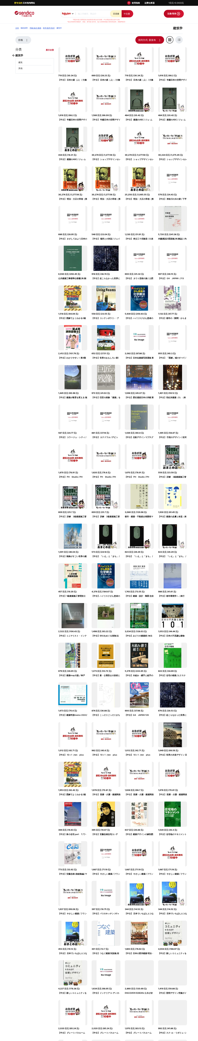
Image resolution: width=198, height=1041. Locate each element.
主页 (17, 28)
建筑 (20, 62)
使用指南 (136, 3)
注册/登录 (172, 13)
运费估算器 (150, 3)
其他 (20, 68)
